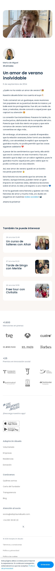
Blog (5, 498)
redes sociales (31, 196)
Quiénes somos (10, 480)
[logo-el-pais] (27, 347)
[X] (23, 526)
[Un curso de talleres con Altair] (42, 243)
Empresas (7, 453)
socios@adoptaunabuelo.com (16, 514)
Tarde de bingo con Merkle (17, 266)
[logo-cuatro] (46, 335)
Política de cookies (10, 556)
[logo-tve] (9, 335)
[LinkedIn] (40, 526)
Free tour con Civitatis (15, 290)
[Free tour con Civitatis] (42, 291)
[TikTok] (15, 526)
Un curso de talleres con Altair (18, 242)
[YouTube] (48, 526)
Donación (7, 465)
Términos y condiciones (12, 544)
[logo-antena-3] (27, 335)
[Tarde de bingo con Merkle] (42, 267)
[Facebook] (32, 526)
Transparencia (9, 492)
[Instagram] (7, 526)
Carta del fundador (11, 486)
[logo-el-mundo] (9, 347)
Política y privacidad (11, 550)
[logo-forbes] (46, 347)
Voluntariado (8, 447)
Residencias (8, 459)
